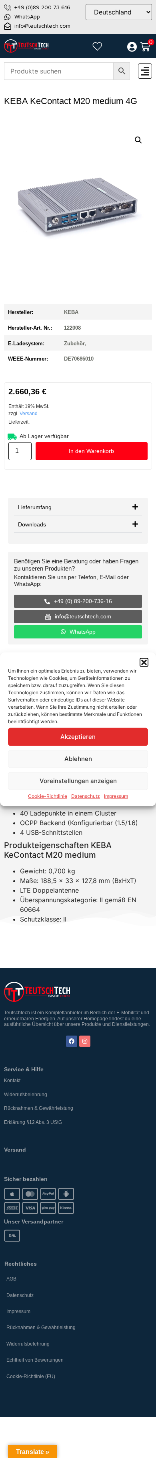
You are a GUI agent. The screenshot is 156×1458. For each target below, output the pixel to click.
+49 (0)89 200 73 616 (42, 7)
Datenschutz (85, 796)
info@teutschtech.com (42, 25)
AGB (11, 1279)
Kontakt (12, 1080)
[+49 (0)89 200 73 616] (7, 7)
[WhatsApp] (7, 16)
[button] (144, 662)
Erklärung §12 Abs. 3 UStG (33, 1122)
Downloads (32, 524)
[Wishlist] (97, 46)
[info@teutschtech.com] (7, 26)
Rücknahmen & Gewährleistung (38, 1108)
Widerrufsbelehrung (25, 1094)
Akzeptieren (78, 736)
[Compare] (114, 47)
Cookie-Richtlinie (47, 796)
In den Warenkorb (91, 451)
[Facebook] (71, 1041)
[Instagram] (84, 1041)
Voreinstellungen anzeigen (78, 781)
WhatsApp (27, 16)
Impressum (116, 796)
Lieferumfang (35, 507)
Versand (29, 413)
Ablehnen (78, 759)
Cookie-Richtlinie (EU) (30, 1376)
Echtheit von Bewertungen (35, 1360)
